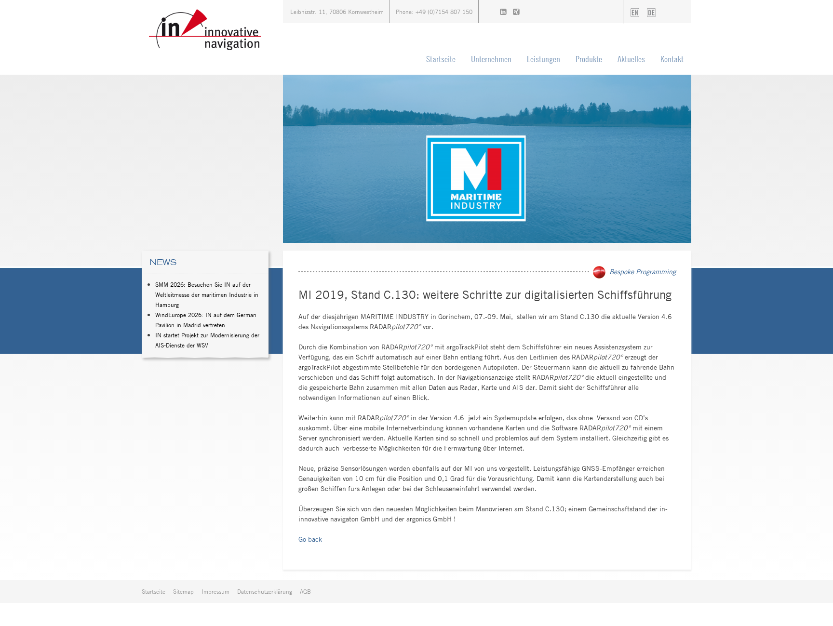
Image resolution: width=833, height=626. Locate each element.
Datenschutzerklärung (264, 591)
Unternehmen (491, 59)
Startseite (441, 59)
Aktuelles (631, 59)
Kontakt (672, 59)
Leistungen (543, 59)
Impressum (215, 591)
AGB (305, 591)
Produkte (589, 59)
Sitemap (183, 591)
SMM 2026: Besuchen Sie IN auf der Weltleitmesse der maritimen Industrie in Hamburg (206, 294)
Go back (310, 539)
